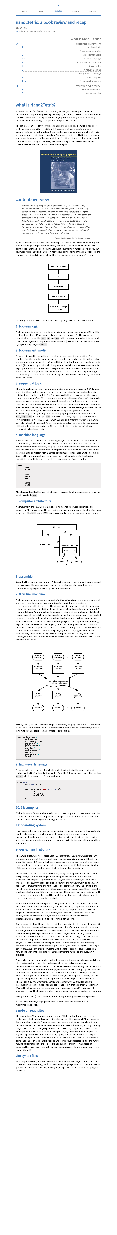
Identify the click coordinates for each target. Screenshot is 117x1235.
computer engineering (45, 30)
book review (27, 30)
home (24, 10)
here (28, 251)
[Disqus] (58, 1118)
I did (38, 996)
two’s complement (53, 356)
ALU (20, 365)
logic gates (30, 338)
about (41, 10)
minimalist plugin (88, 1067)
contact (93, 10)
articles (58, 10)
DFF (36, 395)
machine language (53, 440)
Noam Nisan (48, 125)
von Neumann (78, 512)
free (44, 128)
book (94, 125)
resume (75, 10)
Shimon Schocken (66, 125)
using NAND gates (69, 410)
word (90, 341)
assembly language (47, 446)
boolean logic (37, 331)
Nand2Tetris (22, 111)
